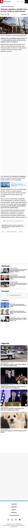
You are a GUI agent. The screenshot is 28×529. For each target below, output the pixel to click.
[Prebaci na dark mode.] (17, 1)
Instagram (17, 226)
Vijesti (2, 6)
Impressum (14, 507)
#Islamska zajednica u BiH (11, 231)
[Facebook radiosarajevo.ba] (8, 519)
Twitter (9, 226)
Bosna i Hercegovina (9, 6)
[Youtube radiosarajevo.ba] (19, 519)
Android (19, 225)
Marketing (14, 504)
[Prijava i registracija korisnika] (21, 1)
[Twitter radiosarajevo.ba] (12, 519)
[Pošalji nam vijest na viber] (16, 519)
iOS (22, 225)
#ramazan (21, 231)
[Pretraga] (19, 1)
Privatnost (14, 512)
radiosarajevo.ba (18, 523)
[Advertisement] (14, 114)
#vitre (3, 231)
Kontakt (14, 509)
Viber (5, 227)
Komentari (5, 291)
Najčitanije (5, 266)
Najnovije (5, 343)
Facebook (13, 226)
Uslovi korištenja (14, 515)
